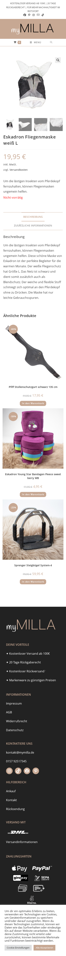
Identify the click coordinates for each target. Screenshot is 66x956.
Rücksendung (15, 809)
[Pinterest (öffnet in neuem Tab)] (29, 15)
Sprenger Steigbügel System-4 (33, 565)
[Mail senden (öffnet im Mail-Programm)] (38, 15)
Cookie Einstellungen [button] (18, 947)
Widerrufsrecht (16, 721)
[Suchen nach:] (51, 42)
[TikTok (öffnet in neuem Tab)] (42, 15)
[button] (58, 60)
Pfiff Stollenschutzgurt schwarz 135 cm (33, 387)
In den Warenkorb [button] (33, 403)
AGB (9, 712)
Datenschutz (14, 730)
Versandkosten (19, 169)
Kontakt (11, 800)
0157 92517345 (16, 761)
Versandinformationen (22, 842)
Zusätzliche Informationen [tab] (33, 225)
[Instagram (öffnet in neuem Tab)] (33, 15)
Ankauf (11, 791)
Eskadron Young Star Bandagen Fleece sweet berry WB (33, 476)
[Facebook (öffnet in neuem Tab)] (24, 15)
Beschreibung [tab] (33, 216)
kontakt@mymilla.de (20, 752)
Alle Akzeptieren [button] (44, 947)
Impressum (14, 703)
